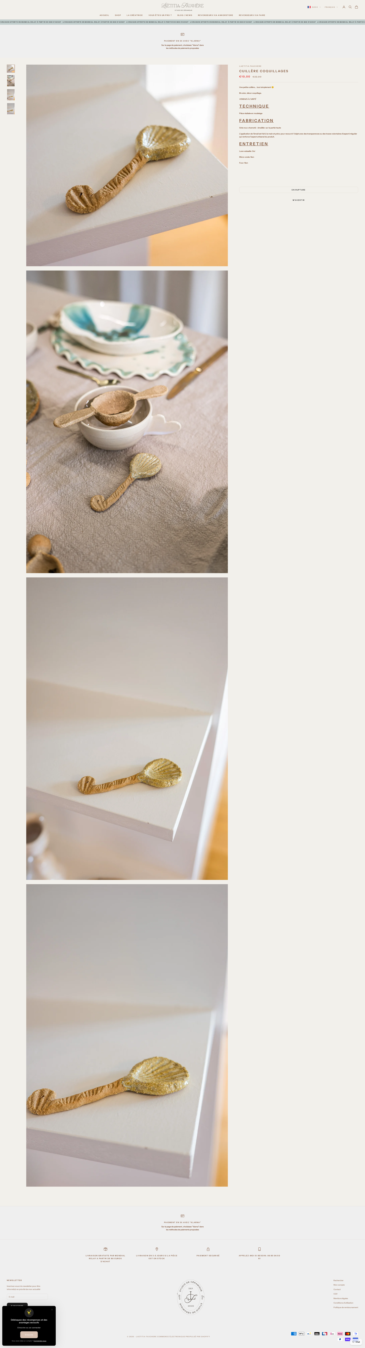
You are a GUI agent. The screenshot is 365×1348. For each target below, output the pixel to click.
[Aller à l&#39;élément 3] (11, 95)
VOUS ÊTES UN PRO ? (160, 15)
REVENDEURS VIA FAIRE (252, 15)
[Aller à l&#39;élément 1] (11, 69)
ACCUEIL (104, 15)
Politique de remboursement (345, 1307)
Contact (337, 1289)
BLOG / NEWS (185, 15)
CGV (335, 1294)
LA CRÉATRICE (135, 15)
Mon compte (339, 1285)
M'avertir (299, 200)
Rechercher (338, 1280)
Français (330, 7)
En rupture (299, 190)
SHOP (118, 15)
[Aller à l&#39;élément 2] (11, 81)
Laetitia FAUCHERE (250, 66)
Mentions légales (340, 1298)
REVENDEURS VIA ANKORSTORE (215, 15)
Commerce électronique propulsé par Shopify (183, 1337)
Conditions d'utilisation (343, 1303)
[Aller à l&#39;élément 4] (11, 109)
